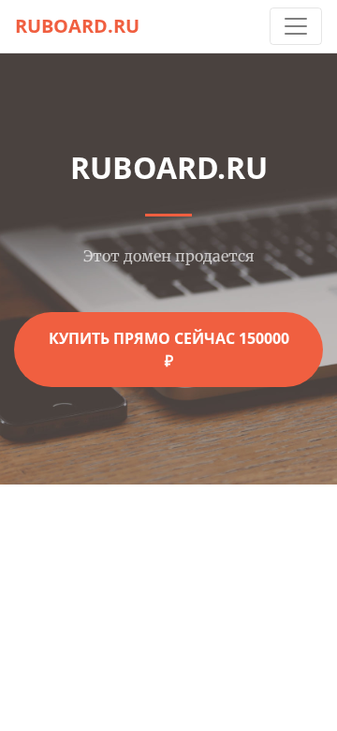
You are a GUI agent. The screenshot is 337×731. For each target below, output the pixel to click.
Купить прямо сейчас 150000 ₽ (169, 349)
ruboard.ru (77, 25)
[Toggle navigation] (296, 26)
